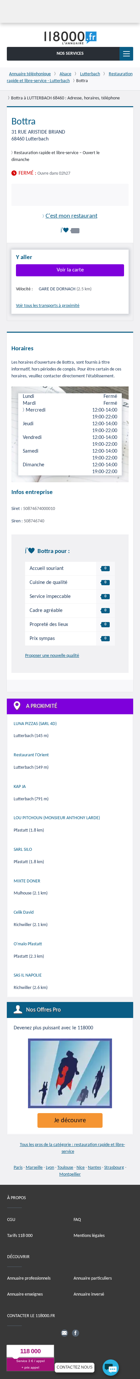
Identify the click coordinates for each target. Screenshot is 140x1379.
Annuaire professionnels (28, 1278)
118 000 (30, 1351)
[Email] (64, 1333)
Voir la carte (70, 270)
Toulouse (65, 1167)
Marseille (34, 1167)
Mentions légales (89, 1235)
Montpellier (70, 1174)
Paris (18, 1167)
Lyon (50, 1167)
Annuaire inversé (89, 1294)
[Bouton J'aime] (70, 230)
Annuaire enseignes (25, 1294)
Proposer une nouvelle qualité (52, 655)
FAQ (77, 1219)
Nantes (94, 1167)
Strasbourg (114, 1167)
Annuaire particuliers (93, 1278)
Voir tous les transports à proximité (47, 305)
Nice (81, 1167)
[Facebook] (75, 1333)
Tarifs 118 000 (20, 1235)
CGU (11, 1219)
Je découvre (70, 1120)
